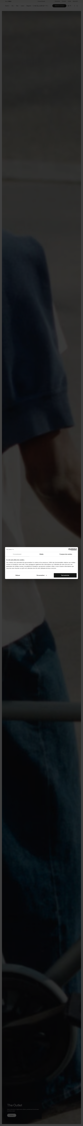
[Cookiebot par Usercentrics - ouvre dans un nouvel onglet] (70, 549)
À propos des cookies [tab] (66, 554)
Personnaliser (41, 575)
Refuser (18, 575)
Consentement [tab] (17, 554)
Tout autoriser (65, 575)
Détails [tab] (42, 554)
